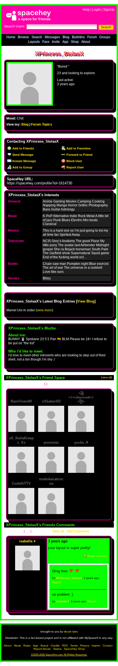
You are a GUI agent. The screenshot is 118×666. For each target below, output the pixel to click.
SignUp (108, 10)
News (17, 645)
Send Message (22, 154)
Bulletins (78, 37)
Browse (23, 37)
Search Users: (14, 26)
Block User (74, 161)
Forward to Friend (79, 154)
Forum (92, 37)
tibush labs (71, 631)
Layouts (34, 42)
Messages (52, 37)
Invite (56, 42)
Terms (74, 645)
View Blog (85, 301)
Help (86, 10)
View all (58, 531)
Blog (66, 37)
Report (56, 582)
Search (106, 27)
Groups (104, 37)
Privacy (84, 645)
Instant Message (24, 161)
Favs (45, 42)
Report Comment (97, 556)
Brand (44, 645)
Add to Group (22, 167)
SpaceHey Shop (74, 648)
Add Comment (77, 531)
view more (44, 310)
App (65, 42)
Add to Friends (23, 148)
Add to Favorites (78, 148)
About (85, 42)
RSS (65, 645)
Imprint (96, 645)
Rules (26, 645)
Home (10, 37)
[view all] (106, 377)
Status (57, 648)
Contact (108, 645)
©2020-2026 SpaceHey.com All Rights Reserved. (59, 654)
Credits (55, 645)
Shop (75, 42)
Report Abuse (42, 648)
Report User (75, 167)
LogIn (96, 10)
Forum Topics (41, 124)
